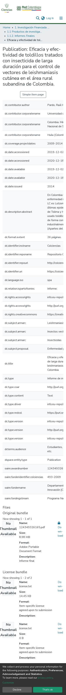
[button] (43, 18)
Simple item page (33, 94)
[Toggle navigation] (61, 18)
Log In (50, 18)
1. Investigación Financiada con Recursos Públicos (32, 27)
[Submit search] (38, 18)
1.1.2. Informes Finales (21, 36)
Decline (17, 689)
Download (60, 586)
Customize (8, 682)
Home (6, 27)
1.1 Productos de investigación (24, 32)
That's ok (47, 689)
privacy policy (45, 677)
